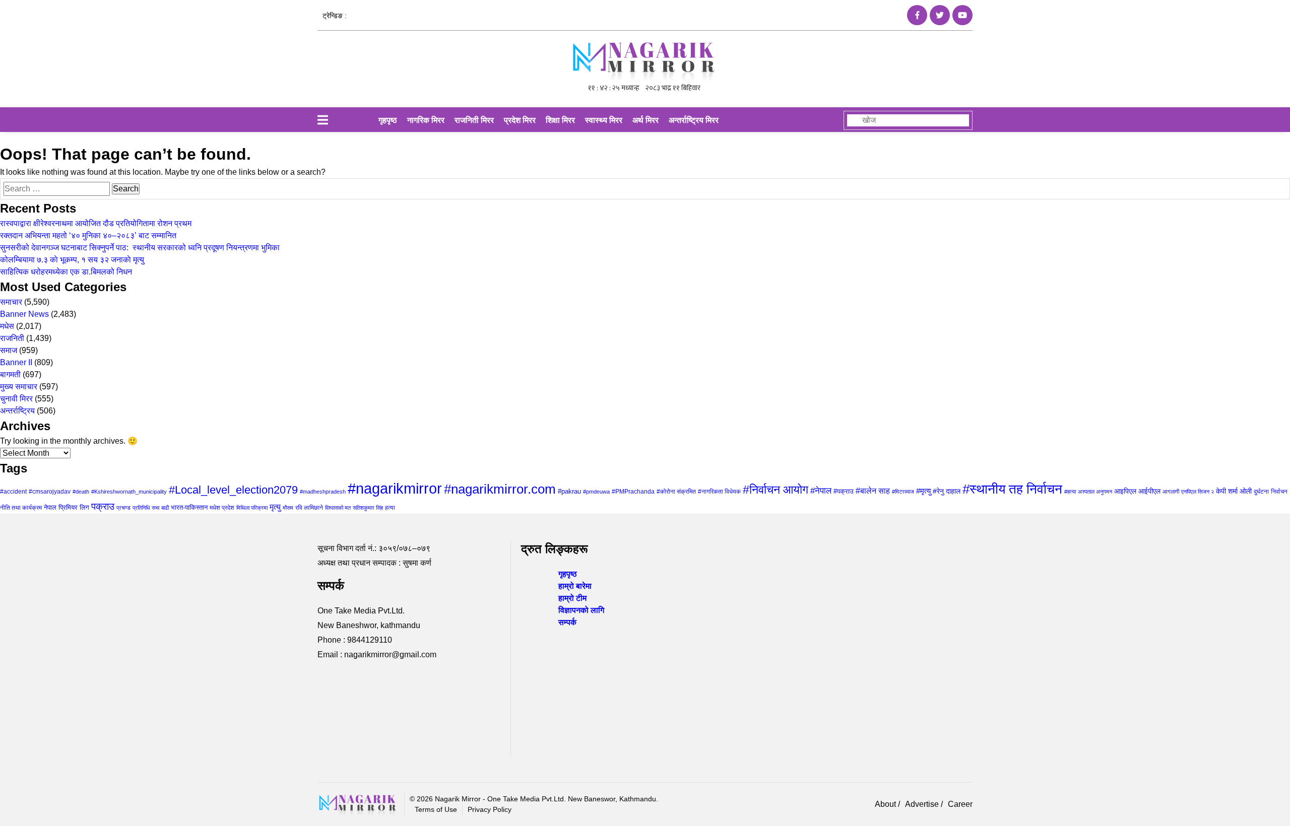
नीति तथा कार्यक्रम (21, 507)
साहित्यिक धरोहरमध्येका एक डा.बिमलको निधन (66, 271)
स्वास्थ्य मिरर (603, 120)
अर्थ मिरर (645, 120)
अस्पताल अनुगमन (1095, 492)
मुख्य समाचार (18, 386)
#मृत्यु (923, 491)
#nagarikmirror (395, 488)
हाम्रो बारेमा (575, 586)
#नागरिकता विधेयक (719, 491)
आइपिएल (1125, 491)
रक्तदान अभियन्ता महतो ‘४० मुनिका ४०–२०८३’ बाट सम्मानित (88, 235)
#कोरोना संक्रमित (676, 491)
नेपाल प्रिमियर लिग (66, 507)
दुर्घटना (1261, 491)
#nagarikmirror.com (500, 489)
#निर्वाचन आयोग (775, 489)
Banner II (16, 362)
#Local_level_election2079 (233, 490)
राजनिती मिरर (474, 120)
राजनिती (12, 338)
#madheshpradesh (323, 492)
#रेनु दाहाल (946, 491)
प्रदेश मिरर (520, 120)
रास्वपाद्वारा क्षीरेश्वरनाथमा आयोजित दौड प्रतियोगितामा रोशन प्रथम (95, 223)
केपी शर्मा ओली (1234, 491)
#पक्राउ (843, 491)
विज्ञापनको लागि (581, 610)
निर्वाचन (1279, 491)
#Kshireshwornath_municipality (129, 492)
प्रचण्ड (123, 508)
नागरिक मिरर (425, 120)
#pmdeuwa (596, 492)
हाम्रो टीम (572, 598)
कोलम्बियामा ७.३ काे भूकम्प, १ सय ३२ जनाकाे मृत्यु (72, 259)
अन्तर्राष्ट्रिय (17, 410)
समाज (8, 350)
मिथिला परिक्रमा (252, 508)
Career (960, 804)
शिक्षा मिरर (560, 120)
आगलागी (1171, 492)
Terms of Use (436, 809)
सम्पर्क (567, 622)
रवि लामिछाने (309, 507)
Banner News (24, 314)
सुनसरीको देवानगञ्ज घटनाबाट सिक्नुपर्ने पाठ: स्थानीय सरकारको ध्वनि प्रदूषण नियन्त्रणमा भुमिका (140, 247)
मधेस (7, 326)
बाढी (165, 508)
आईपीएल (1149, 491)
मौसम (288, 508)
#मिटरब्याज (903, 492)
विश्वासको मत (338, 508)
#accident (13, 491)
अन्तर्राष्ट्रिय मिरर (694, 120)
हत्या (390, 507)
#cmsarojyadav (50, 491)
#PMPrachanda (633, 491)
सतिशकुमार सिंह (368, 508)
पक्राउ (102, 506)
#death (81, 492)
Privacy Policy (489, 809)
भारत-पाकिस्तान (189, 507)
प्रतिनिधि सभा (146, 508)
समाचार (11, 302)
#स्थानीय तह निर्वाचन (1012, 489)
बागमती (10, 374)
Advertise (923, 804)
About (886, 804)
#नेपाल (820, 491)
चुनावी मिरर (16, 398)
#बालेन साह (873, 491)
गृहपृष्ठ (387, 120)
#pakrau (569, 491)
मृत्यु (275, 506)
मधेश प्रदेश (222, 507)
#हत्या (1070, 492)
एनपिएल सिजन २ (1197, 492)
